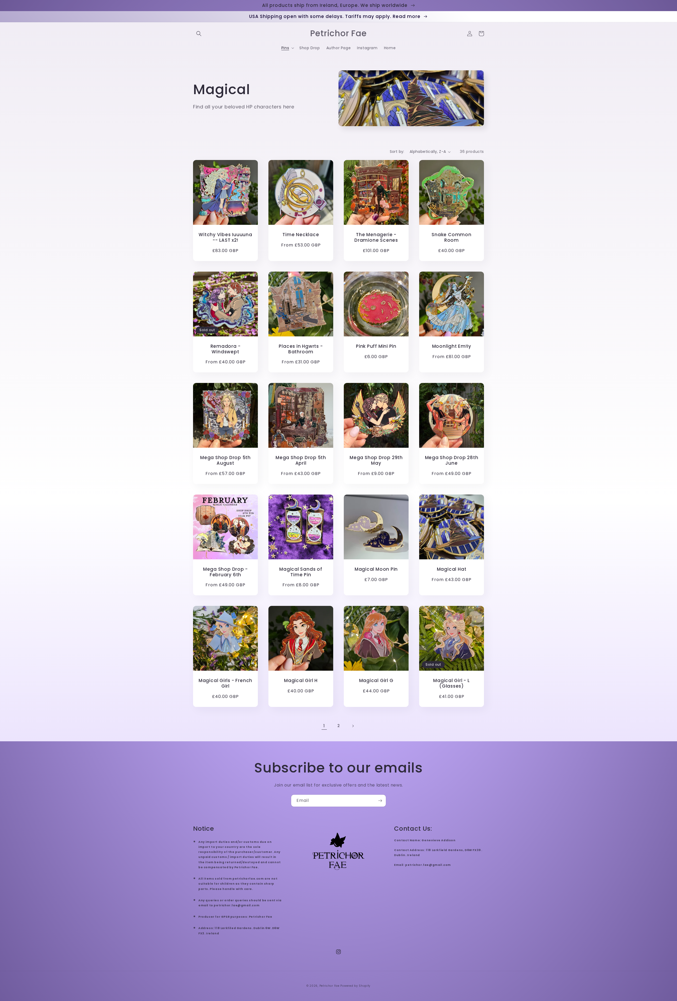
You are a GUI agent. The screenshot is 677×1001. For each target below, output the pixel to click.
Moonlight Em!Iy (451, 346)
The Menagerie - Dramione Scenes (376, 237)
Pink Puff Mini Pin (376, 346)
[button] (199, 33)
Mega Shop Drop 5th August (225, 460)
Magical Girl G (376, 680)
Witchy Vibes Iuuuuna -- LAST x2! (225, 237)
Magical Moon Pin (376, 569)
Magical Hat (451, 569)
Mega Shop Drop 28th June (451, 460)
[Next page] (353, 726)
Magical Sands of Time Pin (300, 572)
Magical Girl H (301, 680)
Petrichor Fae (329, 986)
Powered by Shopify (355, 986)
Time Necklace (300, 234)
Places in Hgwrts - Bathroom (301, 349)
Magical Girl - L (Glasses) (451, 683)
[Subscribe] (380, 800)
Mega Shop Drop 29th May (376, 460)
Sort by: (397, 151)
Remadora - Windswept (226, 349)
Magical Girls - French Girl (225, 683)
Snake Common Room (451, 237)
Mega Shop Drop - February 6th (225, 572)
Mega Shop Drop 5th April (301, 460)
